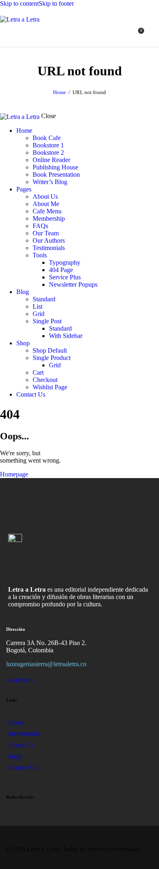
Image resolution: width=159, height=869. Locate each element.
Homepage (14, 474)
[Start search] (154, 33)
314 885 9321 (19, 680)
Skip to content (19, 3)
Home (59, 92)
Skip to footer (56, 3)
